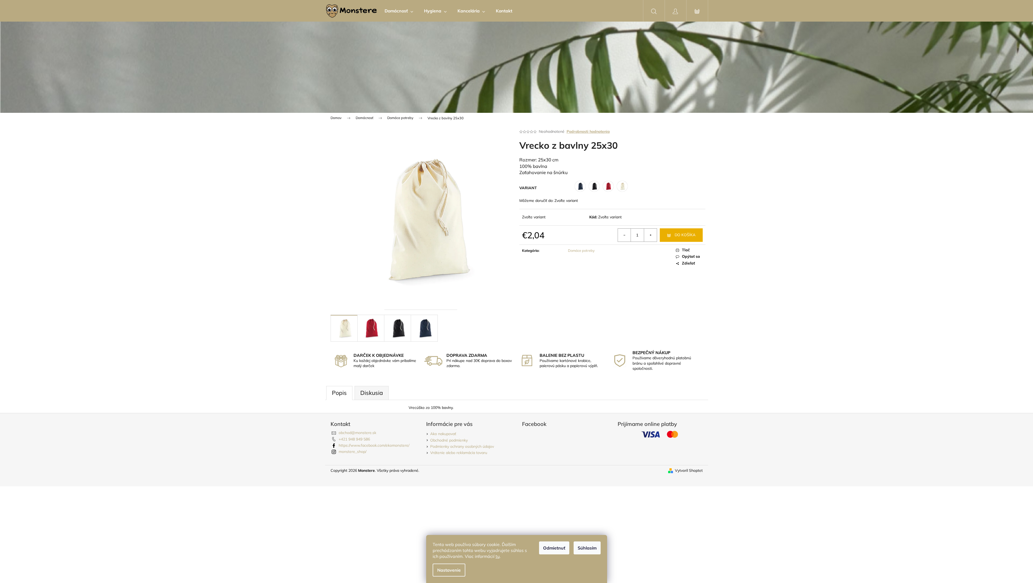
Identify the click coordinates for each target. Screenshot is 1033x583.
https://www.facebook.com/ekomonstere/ (374, 445)
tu (498, 556)
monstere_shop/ (352, 451)
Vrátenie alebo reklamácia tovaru (458, 452)
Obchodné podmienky (449, 440)
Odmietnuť (554, 548)
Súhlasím (587, 548)
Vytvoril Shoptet (689, 470)
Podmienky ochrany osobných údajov (462, 446)
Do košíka (685, 234)
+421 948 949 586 (354, 439)
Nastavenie (449, 570)
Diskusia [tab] (371, 392)
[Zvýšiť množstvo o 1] (650, 235)
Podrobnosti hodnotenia (588, 131)
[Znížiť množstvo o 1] (624, 235)
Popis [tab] (339, 392)
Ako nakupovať (443, 433)
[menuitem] (399, 11)
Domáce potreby (581, 250)
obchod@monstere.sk (357, 432)
